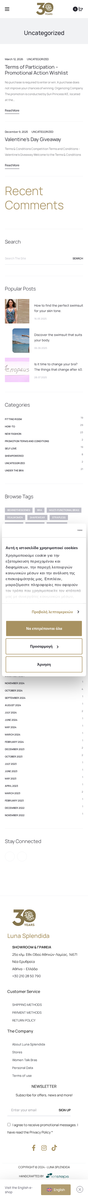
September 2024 (15, 698)
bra (39, 510)
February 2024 (14, 742)
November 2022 (14, 815)
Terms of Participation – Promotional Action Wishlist (36, 70)
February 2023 (14, 800)
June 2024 (11, 720)
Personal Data (22, 1068)
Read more (12, 110)
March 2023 (12, 793)
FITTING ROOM (13, 419)
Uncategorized (38, 59)
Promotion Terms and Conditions (27, 441)
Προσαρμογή (41, 646)
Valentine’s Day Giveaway (33, 139)
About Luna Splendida (28, 1044)
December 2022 (14, 808)
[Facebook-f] (34, 1148)
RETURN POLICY (23, 1020)
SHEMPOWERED (14, 455)
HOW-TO (10, 426)
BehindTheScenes (18, 510)
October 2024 (13, 690)
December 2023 (14, 749)
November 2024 (14, 683)
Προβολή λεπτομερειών (52, 612)
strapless (59, 517)
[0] (80, 9)
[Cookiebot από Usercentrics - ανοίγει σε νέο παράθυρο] (62, 530)
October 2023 (13, 756)
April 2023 (11, 786)
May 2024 (10, 727)
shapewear (37, 517)
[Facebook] (10, 856)
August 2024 (13, 705)
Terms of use (22, 1075)
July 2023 (11, 764)
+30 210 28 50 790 (26, 976)
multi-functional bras (64, 510)
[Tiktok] (54, 1148)
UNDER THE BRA (14, 470)
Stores (17, 1052)
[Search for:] (44, 258)
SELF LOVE (11, 448)
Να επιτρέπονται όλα (44, 628)
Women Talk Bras (24, 1060)
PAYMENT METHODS (27, 1012)
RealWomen (15, 517)
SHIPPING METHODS (27, 1004)
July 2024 (11, 712)
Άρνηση (44, 664)
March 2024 (12, 734)
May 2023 (10, 778)
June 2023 (11, 771)
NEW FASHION (13, 433)
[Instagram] (22, 856)
